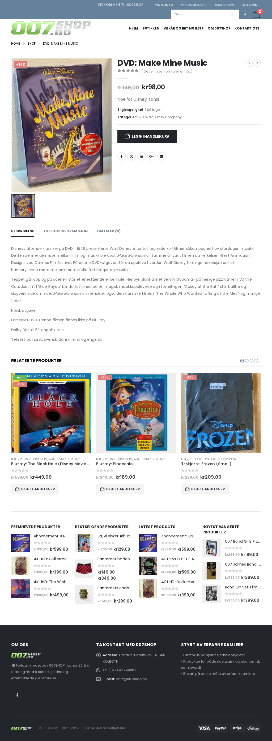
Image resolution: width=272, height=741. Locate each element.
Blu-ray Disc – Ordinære (29, 459)
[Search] (231, 14)
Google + (151, 156)
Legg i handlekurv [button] (38, 489)
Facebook (121, 156)
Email (161, 156)
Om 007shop (219, 28)
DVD (140, 117)
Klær (99, 459)
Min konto (164, 5)
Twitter (131, 156)
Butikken (150, 28)
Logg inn (249, 5)
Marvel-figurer (205, 459)
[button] (242, 360)
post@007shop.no (131, 678)
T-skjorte (112, 459)
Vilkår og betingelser (184, 28)
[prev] (249, 63)
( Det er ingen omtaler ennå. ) (166, 71)
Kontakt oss (247, 28)
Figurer (186, 459)
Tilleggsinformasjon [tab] (65, 231)
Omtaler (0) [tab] (109, 231)
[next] (257, 63)
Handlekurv (224, 5)
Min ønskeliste (193, 5)
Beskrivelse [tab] (22, 231)
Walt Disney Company (163, 117)
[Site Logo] (51, 28)
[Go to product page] (20, 543)
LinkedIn (141, 156)
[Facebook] (245, 14)
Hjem (133, 28)
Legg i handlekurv (150, 136)
